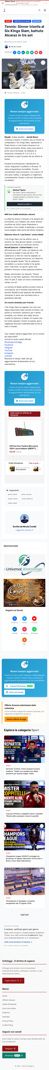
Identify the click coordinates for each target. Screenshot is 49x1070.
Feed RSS (6, 1017)
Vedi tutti (24, 915)
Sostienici (6, 1012)
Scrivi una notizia (9, 1008)
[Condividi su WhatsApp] (27, 52)
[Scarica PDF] (40, 52)
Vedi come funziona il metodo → (18, 942)
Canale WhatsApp (21, 686)
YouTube (8, 350)
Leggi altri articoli (23, 530)
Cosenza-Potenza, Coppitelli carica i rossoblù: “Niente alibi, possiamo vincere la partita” (24, 815)
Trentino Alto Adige (22, 21)
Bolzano (36, 21)
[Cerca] (39, 10)
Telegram (9, 347)
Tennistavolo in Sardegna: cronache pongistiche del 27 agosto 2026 (20, 902)
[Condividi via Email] (36, 52)
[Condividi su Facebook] (14, 52)
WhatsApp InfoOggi (13, 342)
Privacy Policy (7, 1021)
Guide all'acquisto (9, 1004)
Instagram (9, 353)
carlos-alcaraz (26, 494)
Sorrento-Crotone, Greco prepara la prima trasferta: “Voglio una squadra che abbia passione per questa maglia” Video (23, 771)
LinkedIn (8, 356)
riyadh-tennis (13, 499)
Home (4, 996)
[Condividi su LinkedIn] (23, 52)
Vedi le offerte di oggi (16, 719)
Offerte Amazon (8, 1000)
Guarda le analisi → (25, 204)
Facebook (9, 345)
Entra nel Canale (26, 129)
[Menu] (45, 10)
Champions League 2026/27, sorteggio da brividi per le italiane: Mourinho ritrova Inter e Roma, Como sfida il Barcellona (24, 858)
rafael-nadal (12, 503)
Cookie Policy (7, 1025)
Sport (8, 21)
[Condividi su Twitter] (19, 52)
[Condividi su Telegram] (32, 52)
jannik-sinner (12, 494)
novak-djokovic (27, 499)
